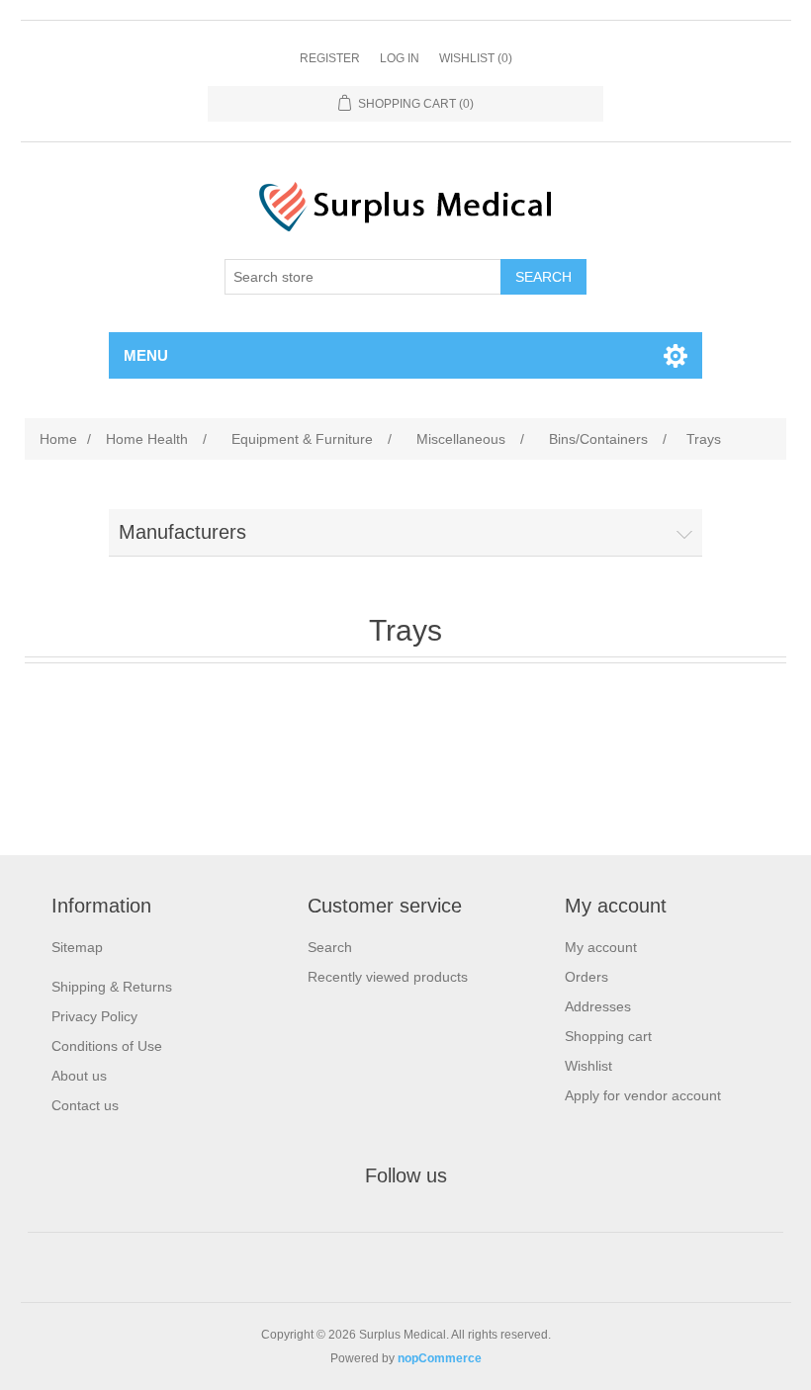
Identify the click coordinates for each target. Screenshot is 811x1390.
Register (330, 58)
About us (79, 1076)
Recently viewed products (388, 977)
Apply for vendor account (643, 1095)
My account (601, 947)
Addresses (598, 1006)
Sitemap (77, 947)
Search (330, 947)
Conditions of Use (106, 1046)
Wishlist (588, 1066)
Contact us (85, 1105)
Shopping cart (608, 1036)
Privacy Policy (94, 1016)
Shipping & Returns (111, 987)
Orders (586, 977)
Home (58, 439)
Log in (399, 58)
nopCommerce (440, 1358)
